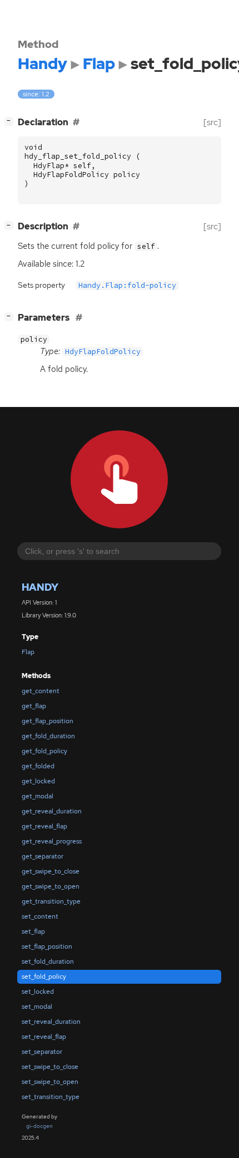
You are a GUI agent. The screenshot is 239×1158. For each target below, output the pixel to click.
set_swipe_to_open (50, 1081)
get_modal (37, 796)
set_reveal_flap (44, 1036)
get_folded (38, 766)
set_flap (33, 931)
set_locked (38, 991)
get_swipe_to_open (50, 886)
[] (11, 120)
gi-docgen (39, 1126)
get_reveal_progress (52, 841)
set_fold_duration (48, 961)
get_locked (38, 781)
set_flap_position (47, 946)
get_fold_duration (48, 736)
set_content (40, 916)
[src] (212, 122)
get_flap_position (47, 721)
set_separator (42, 1051)
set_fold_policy (44, 976)
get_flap (34, 705)
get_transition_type (51, 901)
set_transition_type (50, 1096)
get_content (40, 690)
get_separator (42, 856)
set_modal (37, 1006)
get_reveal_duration (52, 811)
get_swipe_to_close (50, 871)
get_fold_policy (44, 751)
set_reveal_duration (51, 1021)
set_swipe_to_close (50, 1066)
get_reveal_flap (44, 826)
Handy (40, 587)
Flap (28, 651)
